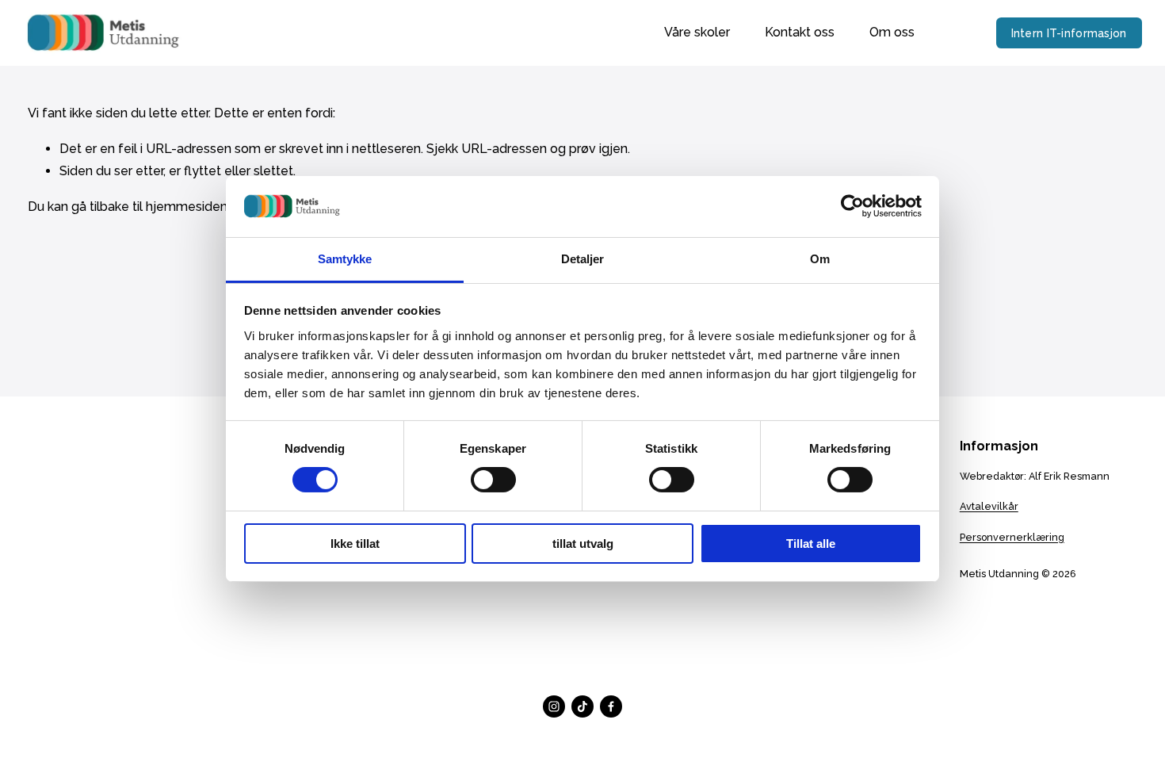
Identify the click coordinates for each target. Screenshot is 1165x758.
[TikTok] (582, 706)
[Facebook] (611, 706)
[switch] (493, 479)
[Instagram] (554, 706)
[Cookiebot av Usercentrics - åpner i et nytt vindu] (852, 206)
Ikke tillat (355, 543)
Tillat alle (810, 543)
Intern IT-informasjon (1069, 33)
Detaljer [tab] (583, 259)
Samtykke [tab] (345, 259)
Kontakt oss (800, 32)
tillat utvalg (582, 543)
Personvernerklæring (1012, 537)
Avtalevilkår (989, 506)
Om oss (892, 32)
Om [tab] (820, 259)
